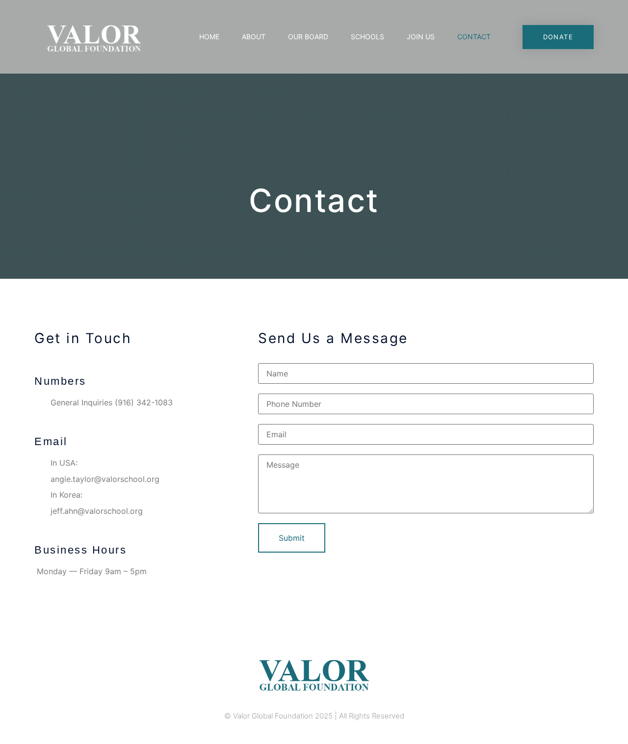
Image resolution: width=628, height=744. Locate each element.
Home (209, 36)
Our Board (308, 36)
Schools (367, 36)
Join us (421, 36)
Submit (292, 538)
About (253, 36)
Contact (474, 36)
